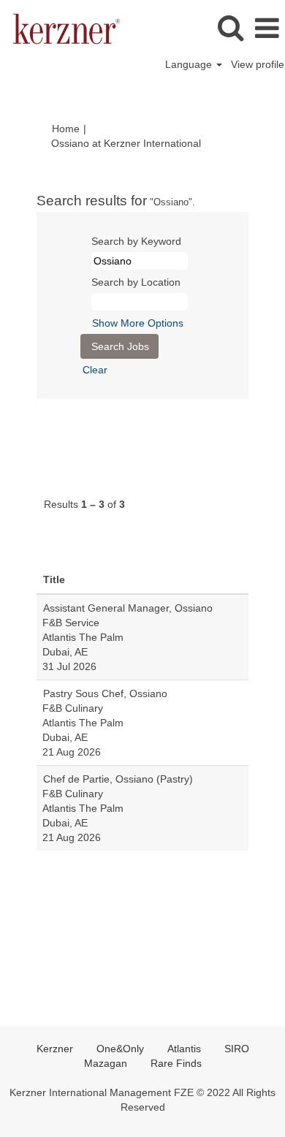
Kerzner (55, 1048)
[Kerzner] (61, 27)
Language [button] (190, 64)
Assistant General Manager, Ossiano (128, 608)
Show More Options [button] (137, 323)
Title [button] (54, 579)
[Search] (230, 27)
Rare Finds (176, 1063)
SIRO (236, 1048)
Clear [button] (95, 370)
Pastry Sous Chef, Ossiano (105, 693)
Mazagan (105, 1063)
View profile (257, 64)
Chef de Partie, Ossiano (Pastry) (118, 779)
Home (66, 128)
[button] (266, 28)
